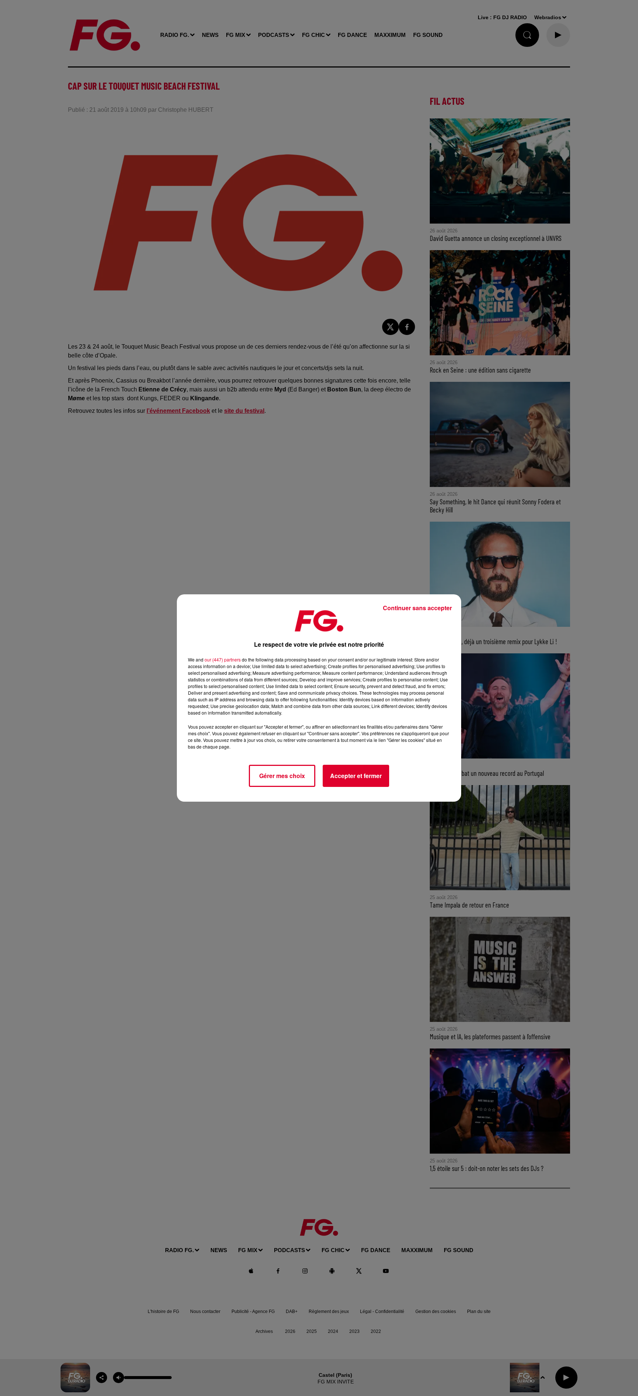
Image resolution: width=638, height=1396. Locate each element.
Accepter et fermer (356, 775)
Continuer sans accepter (417, 608)
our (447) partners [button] (223, 659)
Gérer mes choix (282, 775)
